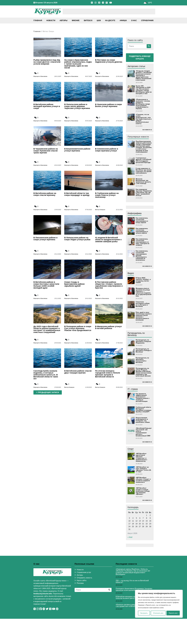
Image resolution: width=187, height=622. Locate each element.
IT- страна (133, 389)
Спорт (131, 449)
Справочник (147, 20)
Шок (99, 20)
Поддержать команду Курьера (140, 57)
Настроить (144, 613)
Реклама (80, 583)
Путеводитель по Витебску (136, 334)
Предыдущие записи (48, 392)
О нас (134, 20)
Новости (50, 20)
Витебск (88, 20)
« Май (130, 537)
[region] (159, 604)
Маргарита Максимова (40, 76)
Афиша (123, 20)
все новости (146, 129)
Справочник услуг (84, 572)
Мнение (76, 20)
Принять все (173, 613)
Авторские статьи (136, 66)
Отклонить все (158, 613)
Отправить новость (84, 578)
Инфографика (134, 213)
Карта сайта (81, 580)
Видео (131, 273)
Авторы (63, 20)
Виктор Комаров (100, 209)
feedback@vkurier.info (42, 594)
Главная (37, 20)
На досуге (110, 20)
